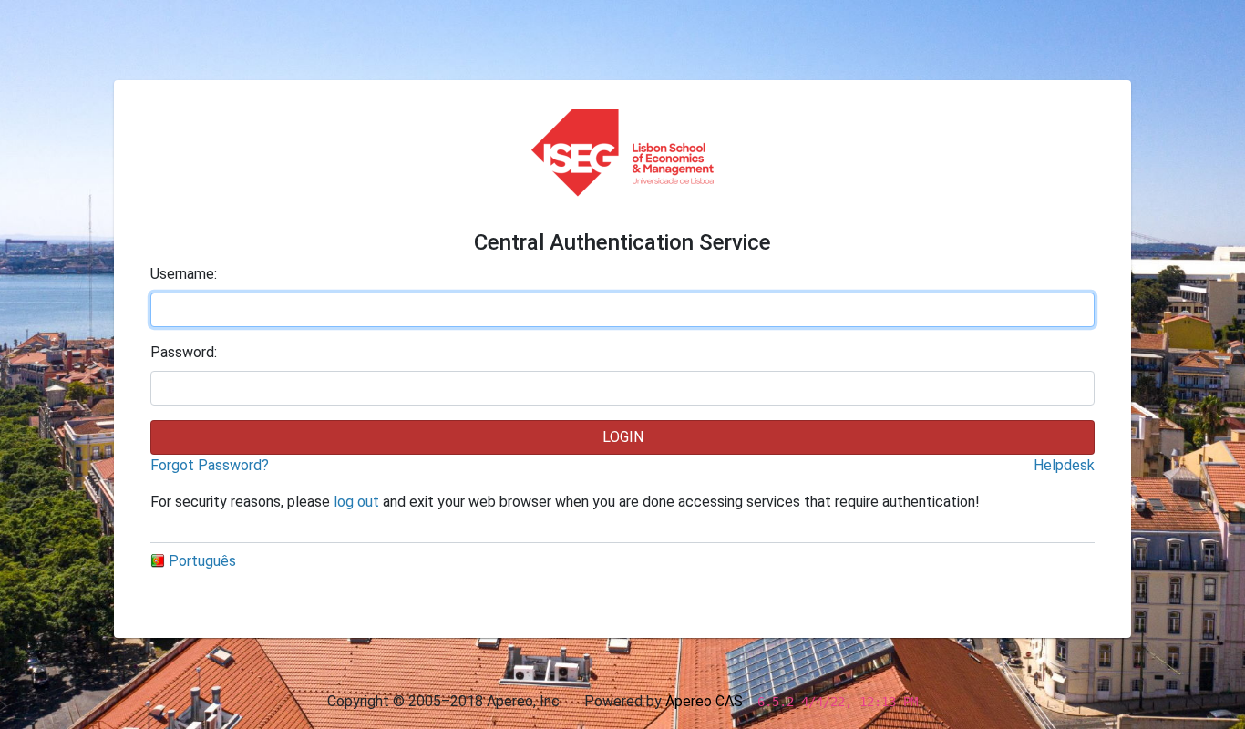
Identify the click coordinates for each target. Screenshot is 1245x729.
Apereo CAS (704, 701)
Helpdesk (1064, 465)
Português (202, 561)
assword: (183, 352)
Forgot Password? (209, 465)
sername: (183, 273)
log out (356, 501)
